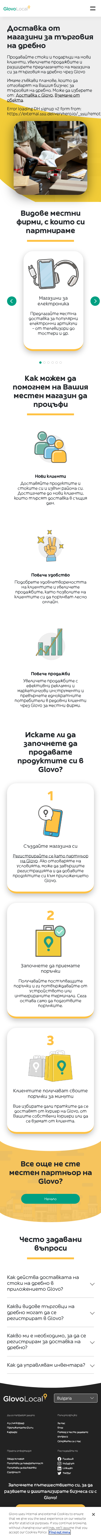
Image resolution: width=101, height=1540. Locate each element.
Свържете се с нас (69, 1441)
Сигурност (13, 1472)
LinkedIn (67, 1468)
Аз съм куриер (15, 1423)
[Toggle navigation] (92, 8)
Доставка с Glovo (34, 95)
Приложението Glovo (20, 1427)
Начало (50, 1199)
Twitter (66, 1473)
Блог (60, 1427)
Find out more (59, 1532)
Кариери (12, 1432)
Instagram (68, 1463)
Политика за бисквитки (21, 1467)
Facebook (68, 1458)
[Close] (93, 1514)
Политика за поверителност (25, 1463)
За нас (61, 1423)
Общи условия (15, 1458)
